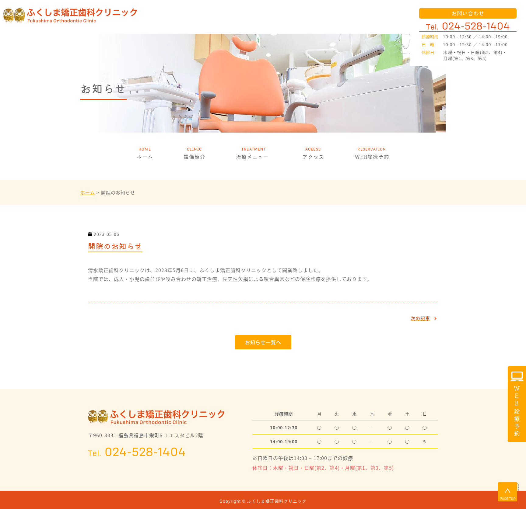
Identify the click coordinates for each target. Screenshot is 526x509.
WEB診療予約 (372, 156)
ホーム (145, 156)
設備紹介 (194, 156)
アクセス (313, 156)
